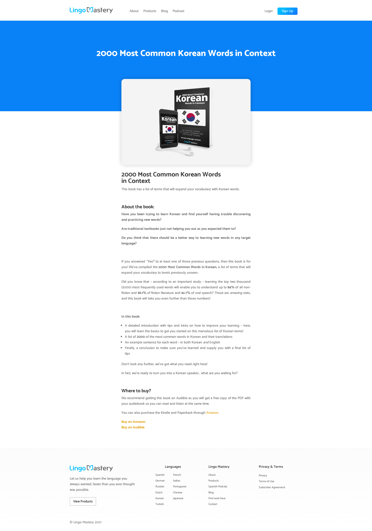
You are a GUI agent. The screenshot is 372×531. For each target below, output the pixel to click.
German (160, 481)
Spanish (159, 475)
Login (269, 11)
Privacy (263, 475)
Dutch (159, 492)
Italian (176, 481)
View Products (83, 501)
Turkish (159, 504)
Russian (159, 486)
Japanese (178, 498)
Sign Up (287, 11)
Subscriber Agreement (272, 487)
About (134, 11)
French (177, 475)
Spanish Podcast (217, 486)
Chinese (177, 492)
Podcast (178, 11)
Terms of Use (266, 481)
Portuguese (179, 486)
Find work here (217, 498)
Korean (159, 498)
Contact (212, 504)
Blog (164, 11)
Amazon (212, 413)
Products (149, 11)
